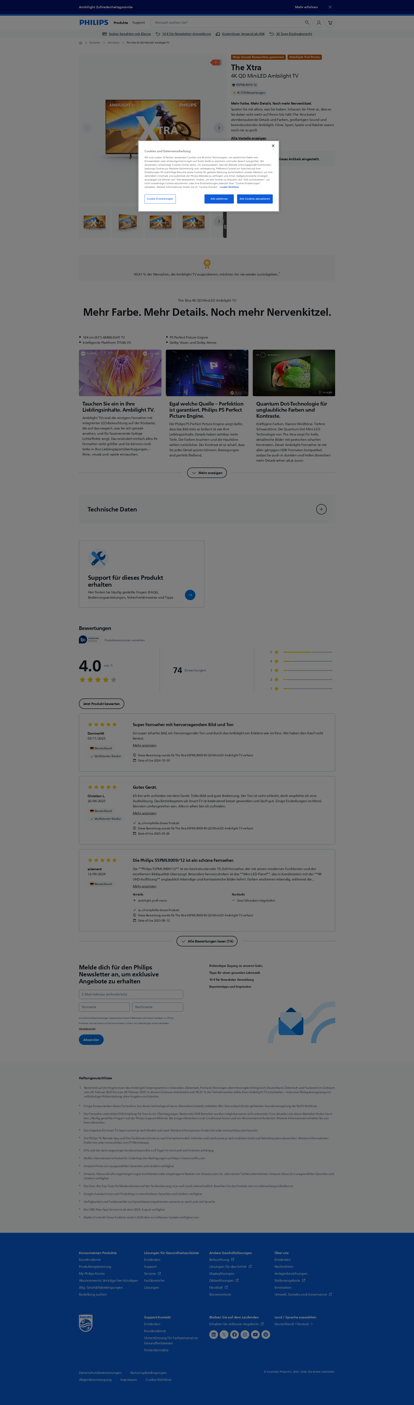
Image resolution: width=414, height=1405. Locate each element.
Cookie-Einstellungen (160, 199)
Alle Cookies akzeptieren (254, 199)
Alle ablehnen (219, 199)
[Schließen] (273, 145)
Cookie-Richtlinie (229, 187)
